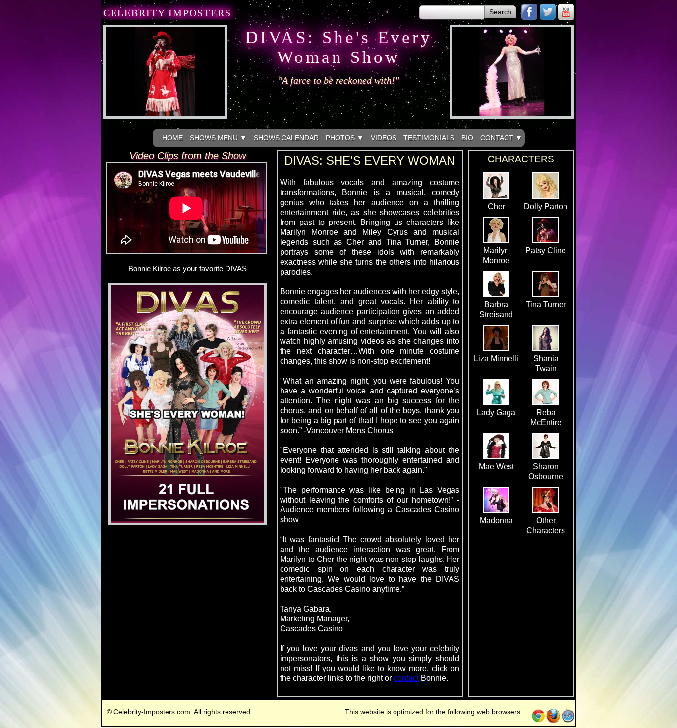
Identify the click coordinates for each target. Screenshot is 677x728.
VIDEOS (383, 138)
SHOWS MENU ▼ (218, 138)
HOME (172, 138)
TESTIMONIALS (428, 138)
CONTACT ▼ (501, 138)
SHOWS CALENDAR (286, 138)
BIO (467, 138)
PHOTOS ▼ (345, 138)
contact (406, 678)
